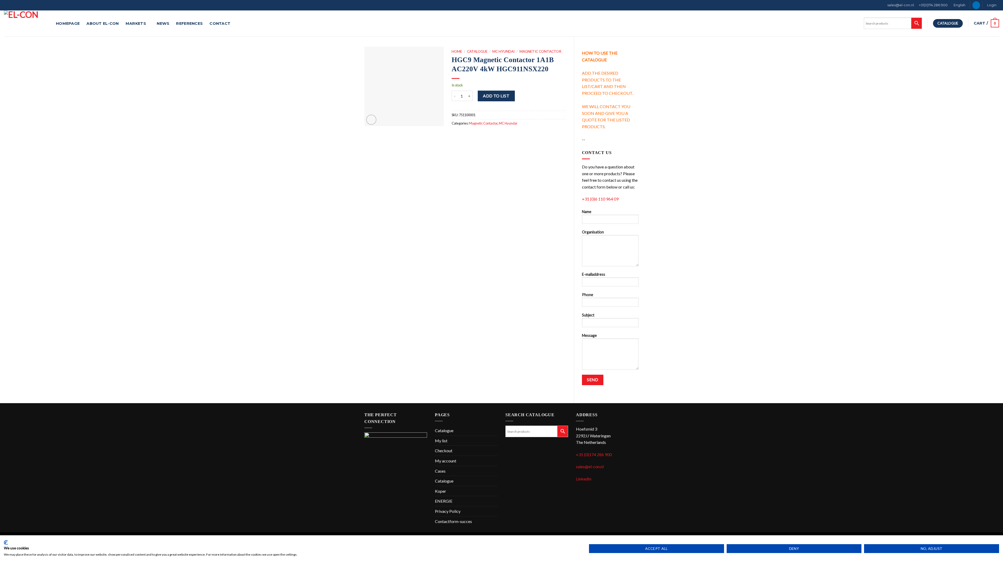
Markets (136, 23)
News (163, 23)
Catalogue (477, 51)
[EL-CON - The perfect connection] (26, 23)
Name (586, 211)
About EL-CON (102, 23)
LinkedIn (583, 478)
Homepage (68, 23)
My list (441, 440)
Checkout (443, 450)
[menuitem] (959, 5)
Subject (588, 315)
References (189, 23)
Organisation (593, 232)
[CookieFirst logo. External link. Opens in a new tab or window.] (6, 542)
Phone (587, 294)
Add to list (496, 95)
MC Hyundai (503, 51)
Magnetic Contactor (540, 51)
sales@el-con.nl (900, 5)
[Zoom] (371, 120)
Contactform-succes (453, 521)
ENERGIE (443, 500)
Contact (219, 23)
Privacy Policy (447, 511)
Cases (440, 470)
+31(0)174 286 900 (933, 5)
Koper (440, 491)
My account (445, 460)
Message (589, 335)
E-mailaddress (593, 274)
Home (457, 51)
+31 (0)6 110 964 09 (600, 198)
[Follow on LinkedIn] (976, 5)
